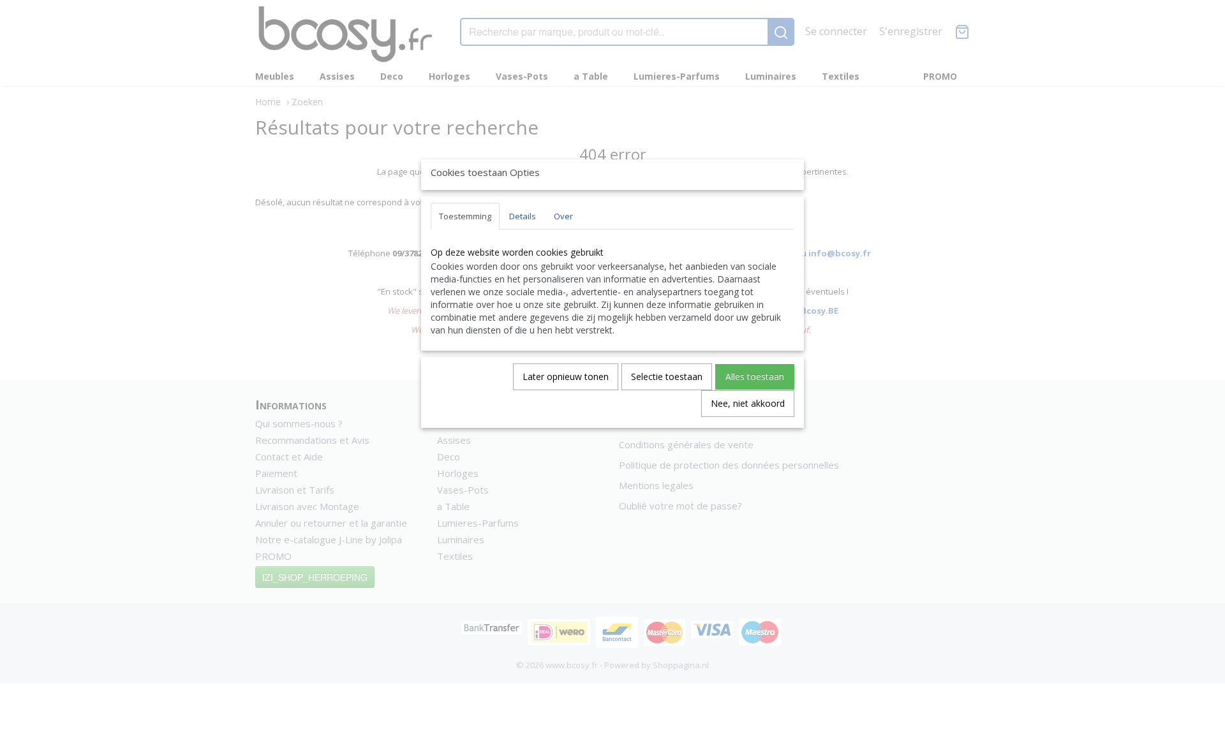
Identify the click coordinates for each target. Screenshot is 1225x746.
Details (522, 216)
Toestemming (465, 216)
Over (563, 216)
